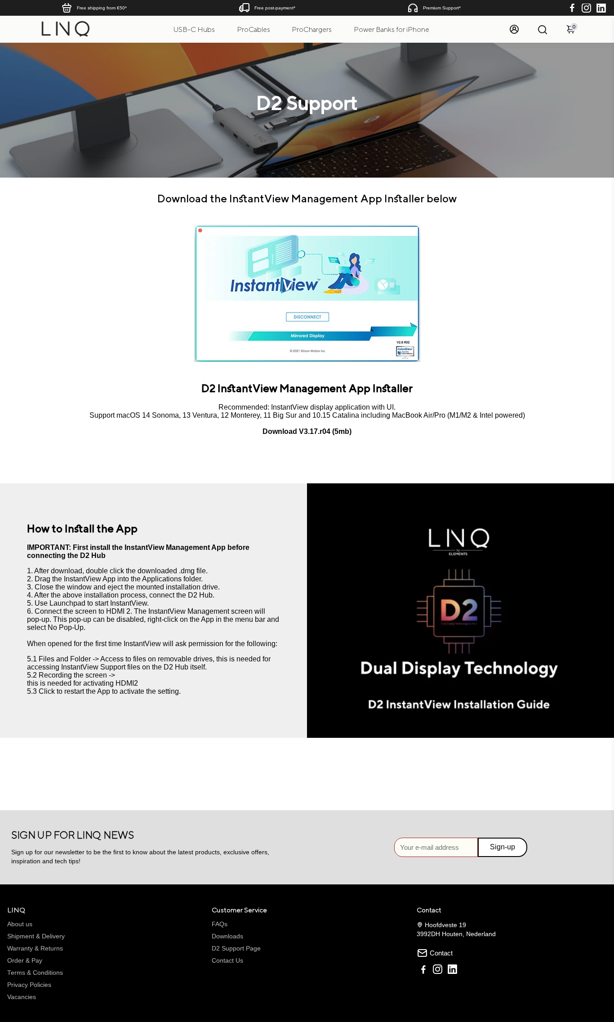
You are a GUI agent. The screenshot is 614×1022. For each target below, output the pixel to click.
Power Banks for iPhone (391, 29)
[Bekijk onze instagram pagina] (437, 970)
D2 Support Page (236, 948)
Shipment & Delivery (36, 936)
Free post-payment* (274, 7)
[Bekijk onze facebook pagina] (423, 970)
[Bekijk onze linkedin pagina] (452, 970)
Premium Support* (442, 7)
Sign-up (502, 847)
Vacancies (21, 997)
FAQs (219, 924)
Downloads (227, 936)
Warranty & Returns (35, 948)
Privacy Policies (29, 985)
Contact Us (227, 960)
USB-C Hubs (194, 29)
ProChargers (312, 29)
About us (19, 924)
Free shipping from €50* (102, 7)
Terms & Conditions (35, 972)
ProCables (253, 29)
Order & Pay (24, 960)
